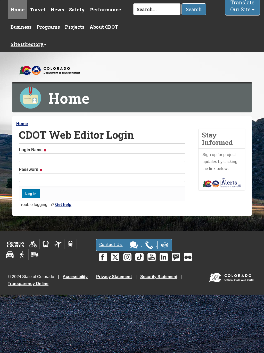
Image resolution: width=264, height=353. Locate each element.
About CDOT (103, 27)
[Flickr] (188, 257)
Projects (74, 27)
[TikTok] (139, 257)
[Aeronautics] (58, 244)
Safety (77, 9)
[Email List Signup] (176, 257)
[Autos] (10, 254)
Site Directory (27, 44)
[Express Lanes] (15, 244)
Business (21, 27)
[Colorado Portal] (232, 276)
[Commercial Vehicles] (34, 254)
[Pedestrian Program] (22, 254)
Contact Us (111, 244)
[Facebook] (103, 257)
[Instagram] (127, 257)
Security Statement (158, 276)
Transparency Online (28, 283)
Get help (63, 204)
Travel (37, 9)
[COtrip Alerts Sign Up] (221, 182)
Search (194, 9)
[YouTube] (151, 257)
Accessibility (75, 276)
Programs (48, 27)
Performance (105, 9)
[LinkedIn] (164, 257)
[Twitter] (115, 257)
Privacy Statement (114, 276)
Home (17, 9)
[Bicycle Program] (33, 244)
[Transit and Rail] (45, 244)
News (57, 9)
